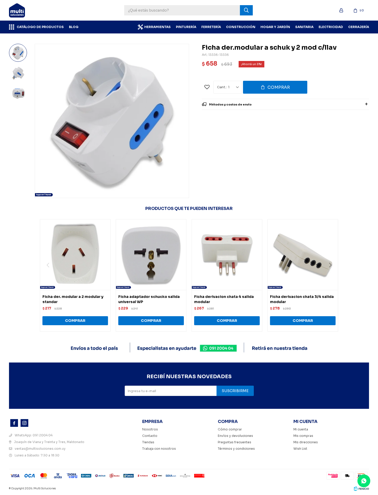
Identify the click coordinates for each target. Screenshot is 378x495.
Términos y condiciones (236, 448)
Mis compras (303, 436)
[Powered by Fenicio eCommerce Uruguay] (361, 488)
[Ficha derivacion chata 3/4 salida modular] (302, 254)
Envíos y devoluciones (235, 436)
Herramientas (157, 27)
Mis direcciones (305, 442)
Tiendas (148, 442)
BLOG (73, 27)
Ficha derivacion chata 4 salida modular (224, 299)
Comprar (278, 87)
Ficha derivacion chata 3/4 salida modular (302, 299)
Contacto (149, 436)
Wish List (300, 448)
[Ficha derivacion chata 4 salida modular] (227, 254)
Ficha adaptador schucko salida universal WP (149, 299)
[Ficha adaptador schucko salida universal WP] (151, 254)
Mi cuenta (300, 429)
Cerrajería (358, 27)
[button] (332, 275)
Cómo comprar (230, 429)
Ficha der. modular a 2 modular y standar (72, 299)
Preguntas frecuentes (234, 442)
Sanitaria (304, 27)
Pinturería (186, 27)
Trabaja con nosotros (159, 448)
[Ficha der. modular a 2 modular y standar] (75, 254)
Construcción (240, 27)
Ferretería (211, 27)
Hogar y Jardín (275, 27)
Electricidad (331, 27)
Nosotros (150, 429)
